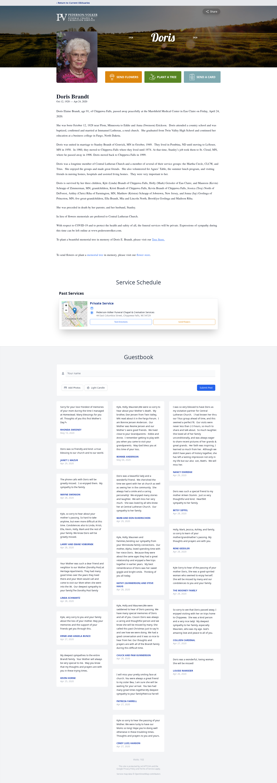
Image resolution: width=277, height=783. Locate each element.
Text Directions (121, 322)
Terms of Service (147, 768)
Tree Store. (158, 239)
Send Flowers (184, 322)
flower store (143, 255)
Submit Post (206, 387)
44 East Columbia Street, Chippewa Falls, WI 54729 (123, 315)
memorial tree (95, 255)
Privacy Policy (129, 768)
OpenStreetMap (142, 774)
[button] (75, 310)
